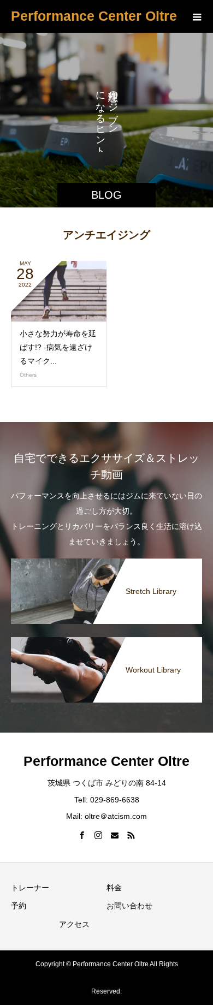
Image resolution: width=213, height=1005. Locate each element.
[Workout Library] (106, 641)
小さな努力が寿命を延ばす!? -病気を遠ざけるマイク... (58, 347)
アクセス (74, 924)
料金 (114, 887)
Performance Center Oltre (94, 15)
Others (28, 375)
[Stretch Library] (106, 562)
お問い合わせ (129, 905)
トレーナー (30, 887)
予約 (18, 905)
